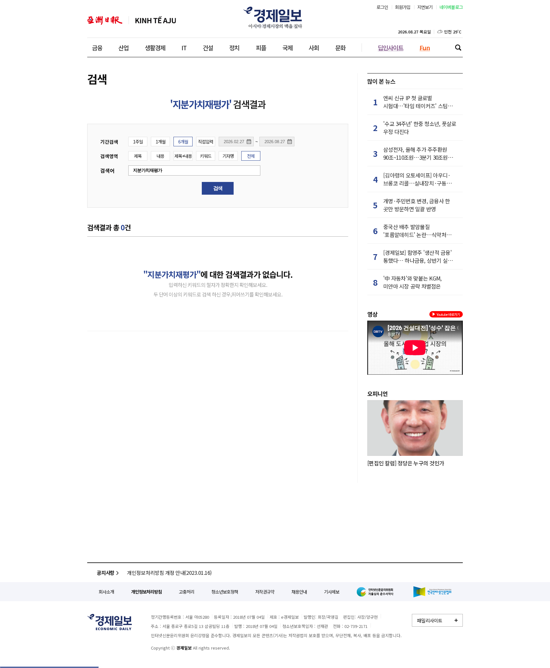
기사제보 (331, 591)
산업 (123, 47)
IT (184, 47)
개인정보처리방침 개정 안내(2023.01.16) (169, 572)
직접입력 (205, 141)
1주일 (138, 141)
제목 (138, 156)
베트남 (155, 20)
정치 (234, 47)
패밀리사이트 (429, 620)
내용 (160, 156)
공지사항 (105, 572)
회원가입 (403, 7)
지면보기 (425, 7)
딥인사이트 (390, 47)
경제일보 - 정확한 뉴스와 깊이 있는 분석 (109, 622)
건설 (208, 47)
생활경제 (155, 47)
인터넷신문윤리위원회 (376, 592)
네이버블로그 (451, 7)
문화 (340, 47)
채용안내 (299, 591)
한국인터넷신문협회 (432, 591)
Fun (425, 47)
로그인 (382, 7)
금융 (97, 47)
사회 (314, 47)
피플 (261, 47)
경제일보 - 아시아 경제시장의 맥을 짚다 (275, 17)
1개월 (161, 141)
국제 (287, 47)
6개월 (183, 141)
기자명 (228, 156)
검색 (458, 47)
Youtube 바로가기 (448, 314)
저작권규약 (264, 591)
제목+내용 (183, 156)
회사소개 (106, 591)
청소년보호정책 (224, 591)
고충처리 (186, 591)
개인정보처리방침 (146, 591)
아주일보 (105, 20)
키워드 (205, 156)
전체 (251, 156)
